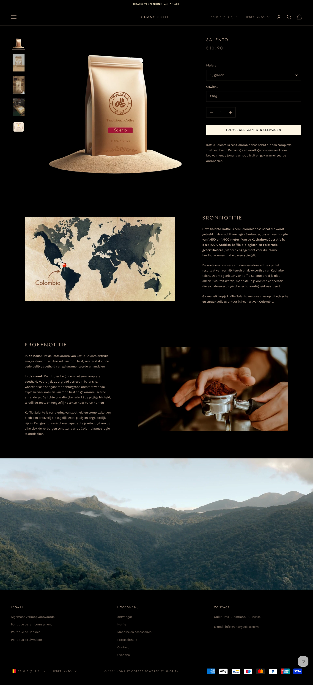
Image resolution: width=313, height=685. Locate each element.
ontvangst (124, 617)
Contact (123, 647)
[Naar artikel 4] (18, 107)
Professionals (127, 640)
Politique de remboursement (31, 624)
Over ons (123, 655)
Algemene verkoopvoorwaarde (33, 617)
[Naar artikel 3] (18, 85)
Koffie (121, 624)
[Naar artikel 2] (18, 62)
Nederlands (255, 17)
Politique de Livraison (26, 640)
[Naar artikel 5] (18, 127)
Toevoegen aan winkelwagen (254, 130)
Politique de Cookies (25, 632)
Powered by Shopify (162, 671)
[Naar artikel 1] (18, 43)
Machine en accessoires (134, 632)
